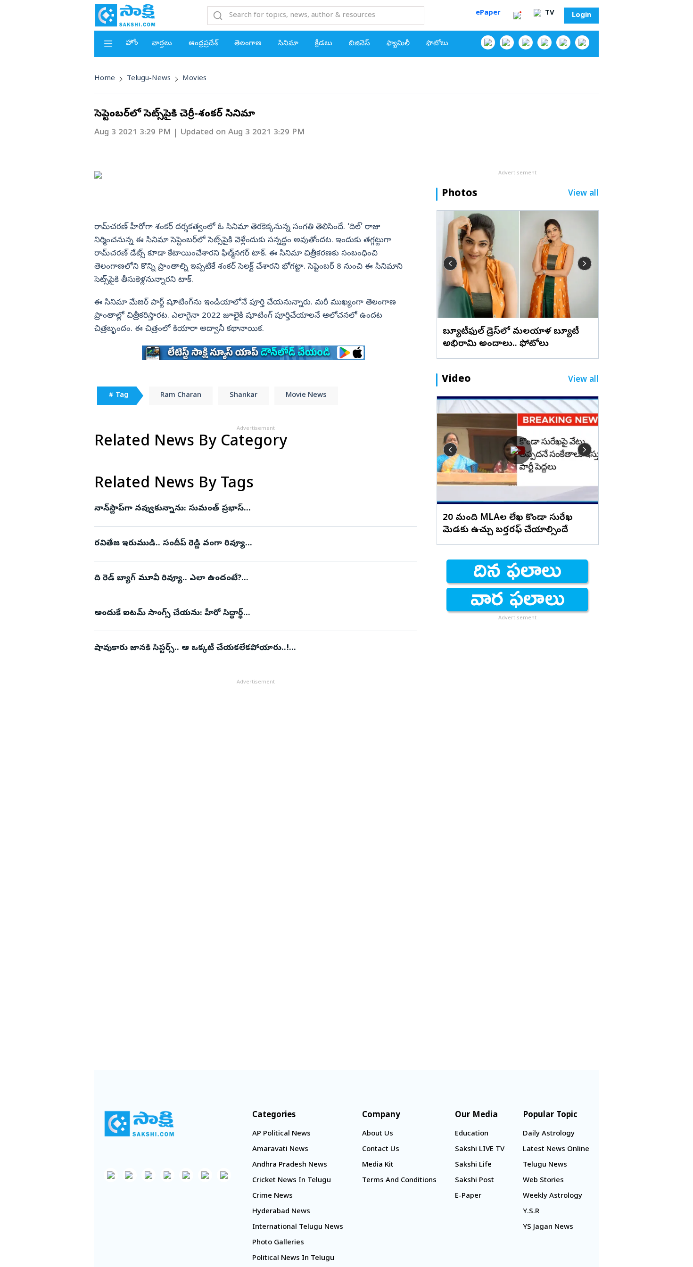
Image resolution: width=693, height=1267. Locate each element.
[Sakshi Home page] (125, 15)
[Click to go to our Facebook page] (488, 42)
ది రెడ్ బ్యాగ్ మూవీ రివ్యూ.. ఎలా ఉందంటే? (247, 578)
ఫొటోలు (437, 44)
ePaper (488, 13)
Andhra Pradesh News (289, 1165)
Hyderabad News (281, 1212)
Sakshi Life (473, 1165)
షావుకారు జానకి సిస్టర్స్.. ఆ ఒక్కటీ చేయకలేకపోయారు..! (254, 648)
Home (104, 78)
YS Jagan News (548, 1227)
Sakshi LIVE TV (479, 1149)
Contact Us (380, 1149)
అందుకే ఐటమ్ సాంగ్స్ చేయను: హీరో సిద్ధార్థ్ (246, 613)
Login (581, 15)
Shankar (243, 395)
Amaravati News (280, 1149)
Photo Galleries (278, 1243)
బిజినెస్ (359, 44)
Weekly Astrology (552, 1196)
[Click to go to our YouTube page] (563, 42)
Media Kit (378, 1165)
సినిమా (288, 44)
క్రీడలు (323, 44)
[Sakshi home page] (139, 1124)
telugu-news (149, 78)
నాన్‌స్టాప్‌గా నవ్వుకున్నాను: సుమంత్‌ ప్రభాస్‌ (248, 508)
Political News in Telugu (293, 1258)
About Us (377, 1134)
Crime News (272, 1196)
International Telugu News (297, 1227)
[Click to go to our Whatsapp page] (507, 42)
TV (548, 13)
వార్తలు (162, 44)
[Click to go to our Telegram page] (205, 1175)
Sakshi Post (474, 1180)
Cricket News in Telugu (291, 1180)
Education (471, 1134)
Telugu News (545, 1165)
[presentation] (450, 263)
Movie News (306, 395)
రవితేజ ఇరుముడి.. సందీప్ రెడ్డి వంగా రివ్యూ (250, 543)
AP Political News (281, 1134)
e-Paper (468, 1196)
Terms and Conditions (399, 1180)
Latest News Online (556, 1149)
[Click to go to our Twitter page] (526, 42)
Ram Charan (180, 395)
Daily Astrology (549, 1134)
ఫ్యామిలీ (398, 44)
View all (583, 194)
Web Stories (543, 1180)
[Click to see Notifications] (517, 15)
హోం (132, 43)
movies (194, 78)
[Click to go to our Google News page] (582, 42)
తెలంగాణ (248, 44)
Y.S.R (531, 1212)
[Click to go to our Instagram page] (544, 42)
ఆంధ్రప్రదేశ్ (203, 44)
